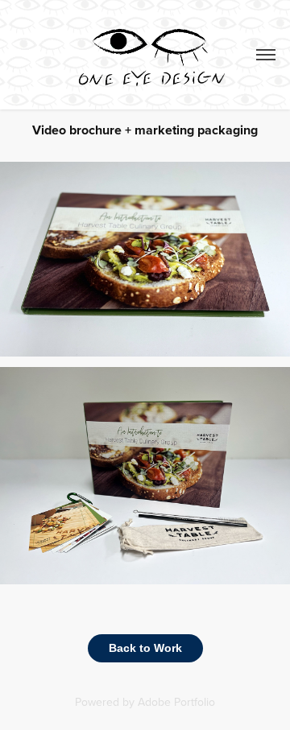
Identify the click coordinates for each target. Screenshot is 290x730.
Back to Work (145, 647)
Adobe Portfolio (176, 702)
